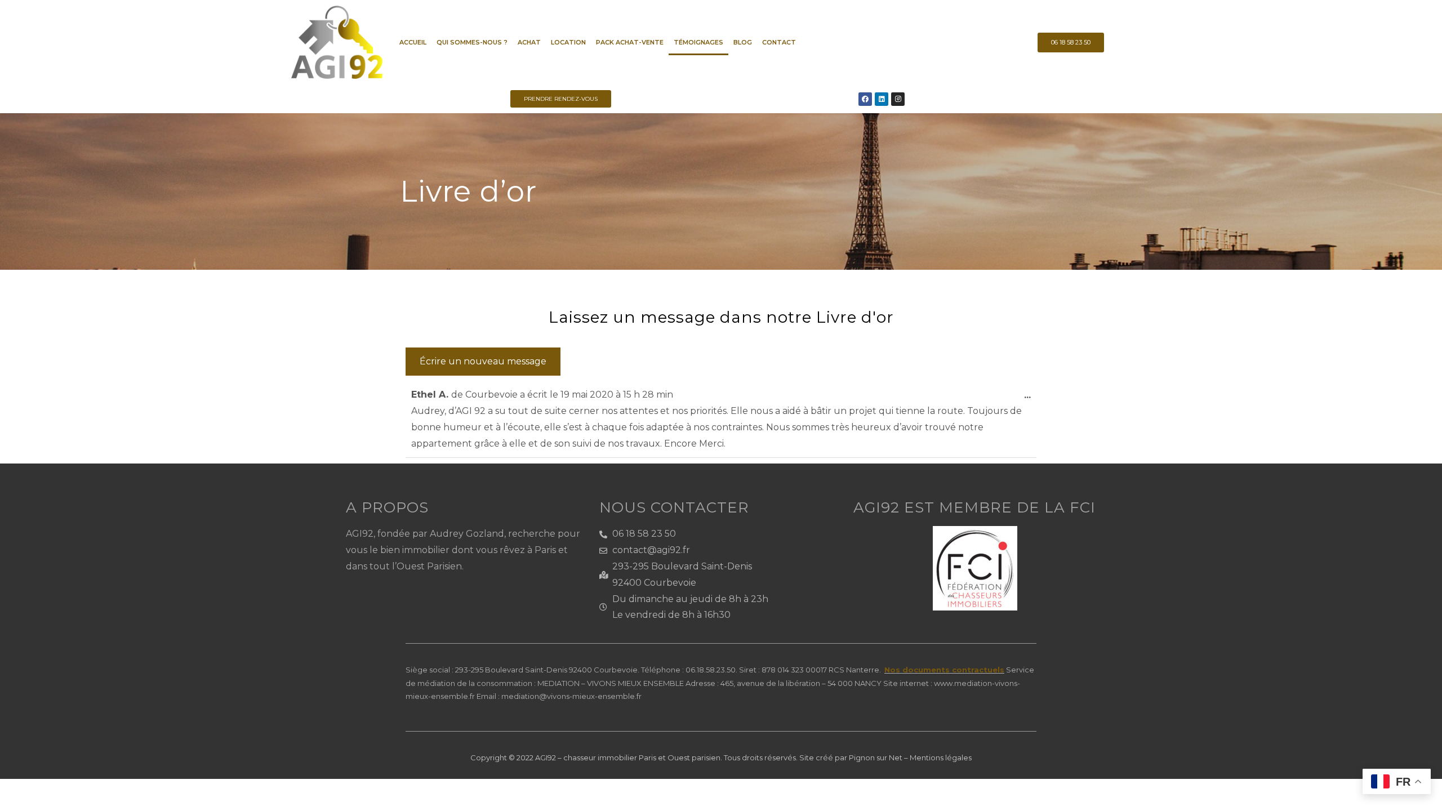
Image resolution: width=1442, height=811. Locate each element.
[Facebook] (865, 99)
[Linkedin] (881, 99)
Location (568, 42)
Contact (779, 42)
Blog (742, 42)
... (1030, 390)
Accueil (412, 42)
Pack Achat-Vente (630, 42)
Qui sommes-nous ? (472, 42)
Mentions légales (941, 757)
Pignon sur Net (875, 757)
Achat (529, 42)
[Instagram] (898, 99)
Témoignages (698, 42)
